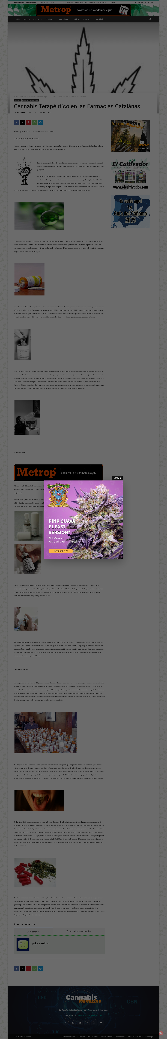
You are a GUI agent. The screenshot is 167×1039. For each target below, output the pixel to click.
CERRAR (117, 478)
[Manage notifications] (161, 1033)
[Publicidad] (83, 519)
